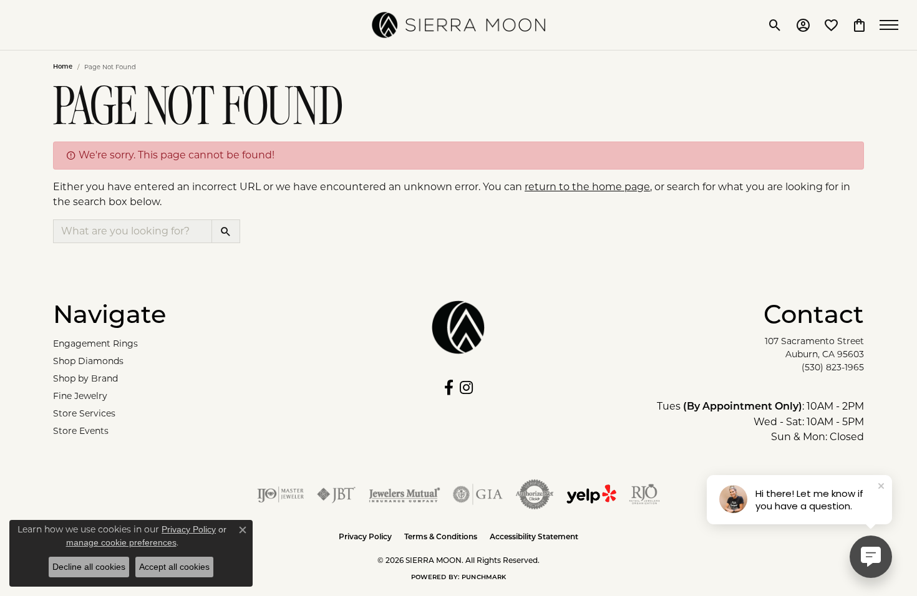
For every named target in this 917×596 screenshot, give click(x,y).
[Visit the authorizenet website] (534, 494)
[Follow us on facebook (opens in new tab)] (449, 387)
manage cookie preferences (121, 542)
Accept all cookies (174, 567)
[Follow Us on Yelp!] (591, 494)
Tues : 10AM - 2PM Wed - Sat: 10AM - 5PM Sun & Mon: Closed (760, 421)
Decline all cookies (88, 567)
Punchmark (484, 577)
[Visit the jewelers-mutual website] (404, 494)
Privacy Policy (365, 537)
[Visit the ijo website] (280, 494)
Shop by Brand (85, 378)
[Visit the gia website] (478, 494)
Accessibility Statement (534, 537)
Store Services (84, 413)
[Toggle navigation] (892, 24)
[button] (775, 24)
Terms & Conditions (440, 537)
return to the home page (587, 187)
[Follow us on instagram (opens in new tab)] (466, 387)
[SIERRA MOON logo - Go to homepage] (458, 25)
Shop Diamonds (88, 361)
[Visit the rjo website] (644, 494)
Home (62, 67)
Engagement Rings (95, 343)
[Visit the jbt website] (336, 494)
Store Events (81, 430)
